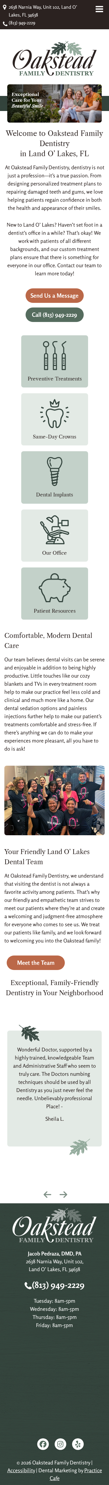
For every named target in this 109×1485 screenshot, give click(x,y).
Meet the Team (36, 962)
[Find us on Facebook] (43, 1444)
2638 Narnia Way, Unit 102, (54, 1265)
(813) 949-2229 (22, 23)
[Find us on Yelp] (78, 1444)
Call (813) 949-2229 (54, 314)
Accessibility (21, 1470)
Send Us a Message (54, 295)
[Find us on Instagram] (60, 1444)
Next (62, 1193)
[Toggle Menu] (99, 9)
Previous (46, 1193)
